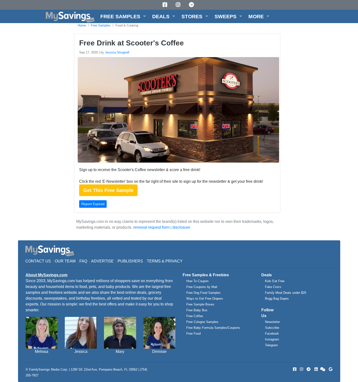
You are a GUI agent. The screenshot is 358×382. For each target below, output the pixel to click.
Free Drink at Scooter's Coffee (131, 43)
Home (82, 25)
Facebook (272, 333)
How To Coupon (197, 281)
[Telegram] (192, 5)
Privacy (174, 261)
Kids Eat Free (274, 281)
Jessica (80, 351)
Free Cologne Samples (202, 322)
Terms (154, 261)
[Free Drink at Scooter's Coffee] (177, 111)
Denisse (159, 351)
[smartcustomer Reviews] (323, 369)
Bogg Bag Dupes (277, 298)
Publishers (130, 261)
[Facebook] (165, 5)
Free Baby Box (196, 310)
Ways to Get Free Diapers (204, 298)
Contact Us (38, 261)
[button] (123, 16)
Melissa (41, 351)
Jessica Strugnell (117, 52)
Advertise (102, 261)
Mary (120, 351)
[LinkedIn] (315, 369)
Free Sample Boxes (200, 304)
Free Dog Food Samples (203, 293)
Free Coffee (194, 316)
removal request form (151, 227)
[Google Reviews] (329, 369)
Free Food (193, 333)
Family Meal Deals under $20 (285, 293)
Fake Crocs (273, 287)
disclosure (181, 227)
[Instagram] (178, 5)
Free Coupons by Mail (201, 287)
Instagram (272, 339)
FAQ (83, 261)
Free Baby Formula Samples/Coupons (213, 328)
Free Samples (101, 25)
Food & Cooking (126, 25)
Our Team (65, 261)
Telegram (271, 345)
